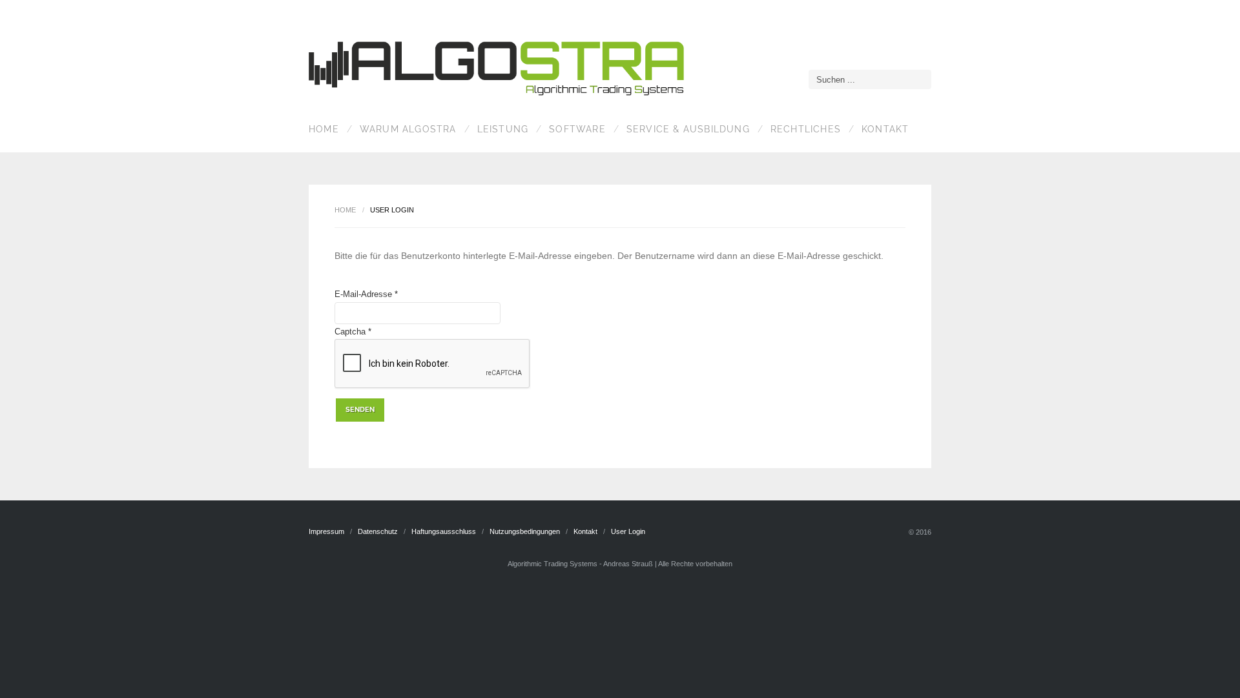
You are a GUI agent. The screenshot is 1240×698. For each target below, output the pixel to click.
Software (577, 129)
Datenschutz (378, 531)
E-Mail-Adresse (366, 294)
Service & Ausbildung (688, 129)
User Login (628, 531)
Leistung (503, 129)
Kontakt (885, 129)
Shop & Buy (499, 70)
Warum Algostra (408, 129)
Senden (360, 409)
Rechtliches (805, 129)
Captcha (353, 331)
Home (324, 129)
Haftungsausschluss (443, 531)
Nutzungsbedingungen (525, 531)
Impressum (326, 531)
